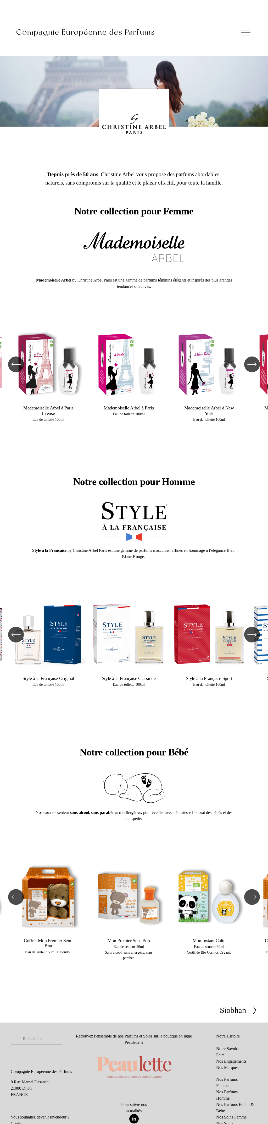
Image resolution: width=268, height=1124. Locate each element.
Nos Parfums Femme (227, 1082)
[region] (134, 377)
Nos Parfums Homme (227, 1095)
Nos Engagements (231, 1061)
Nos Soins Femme (231, 1117)
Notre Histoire (228, 1036)
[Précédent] (16, 364)
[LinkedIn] (134, 1118)
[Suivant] (252, 364)
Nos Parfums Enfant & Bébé (235, 1107)
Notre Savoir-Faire (227, 1051)
